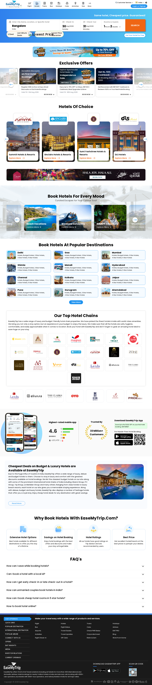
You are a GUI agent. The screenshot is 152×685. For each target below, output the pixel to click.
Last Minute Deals (22, 34)
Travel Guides (66, 621)
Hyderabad (118, 255)
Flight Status (65, 617)
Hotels (63, 614)
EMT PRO (116, 621)
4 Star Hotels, (23, 248)
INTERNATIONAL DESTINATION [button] (16, 621)
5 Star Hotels (33, 248)
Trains (89, 614)
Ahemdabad (119, 280)
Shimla (21, 255)
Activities (38, 625)
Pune (20, 280)
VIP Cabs (64, 628)
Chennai (22, 268)
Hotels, (20, 246)
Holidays (116, 614)
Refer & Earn (91, 628)
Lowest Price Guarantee (56, 34)
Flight (37, 614)
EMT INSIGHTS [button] (10, 636)
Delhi (20, 243)
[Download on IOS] (113, 662)
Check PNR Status (93, 621)
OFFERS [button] (8, 632)
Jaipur (115, 268)
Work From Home (119, 628)
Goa (67, 243)
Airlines (115, 617)
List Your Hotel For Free (135, 35)
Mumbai (116, 243)
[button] (140, 84)
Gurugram (71, 280)
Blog (114, 625)
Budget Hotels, (28, 246)
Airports (38, 621)
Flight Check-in (40, 628)
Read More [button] (16, 494)
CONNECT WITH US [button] (12, 628)
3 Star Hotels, (40, 246)
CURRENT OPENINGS (13, 648)
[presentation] (6, 140)
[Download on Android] (99, 662)
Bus (36, 617)
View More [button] (76, 293)
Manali (68, 255)
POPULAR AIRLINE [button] (11, 624)
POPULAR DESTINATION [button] (14, 617)
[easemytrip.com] (14, 6)
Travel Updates (67, 625)
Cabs (89, 617)
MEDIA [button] (7, 640)
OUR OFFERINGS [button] (11, 609)
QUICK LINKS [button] (10, 613)
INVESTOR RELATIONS (13, 644)
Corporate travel (93, 625)
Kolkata (69, 268)
